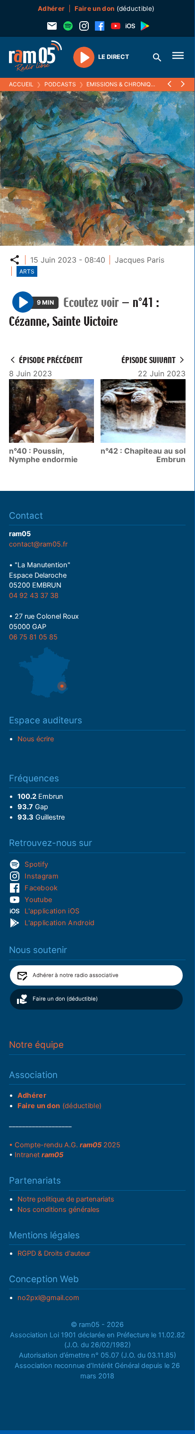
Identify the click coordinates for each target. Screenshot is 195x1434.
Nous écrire (35, 739)
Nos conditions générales (58, 1209)
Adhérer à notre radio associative (76, 975)
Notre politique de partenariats (65, 1199)
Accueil (21, 84)
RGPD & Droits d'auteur (53, 1253)
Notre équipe (36, 1044)
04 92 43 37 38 (34, 595)
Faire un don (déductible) (65, 998)
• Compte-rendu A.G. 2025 (64, 1145)
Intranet (39, 1155)
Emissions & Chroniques (124, 84)
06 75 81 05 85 (33, 637)
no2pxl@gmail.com (48, 1297)
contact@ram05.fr (38, 544)
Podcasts (60, 84)
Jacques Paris (139, 260)
